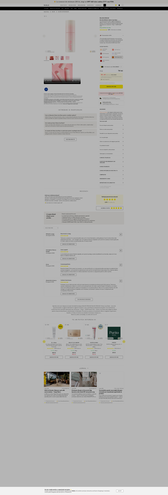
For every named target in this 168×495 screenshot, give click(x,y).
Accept (120, 490)
